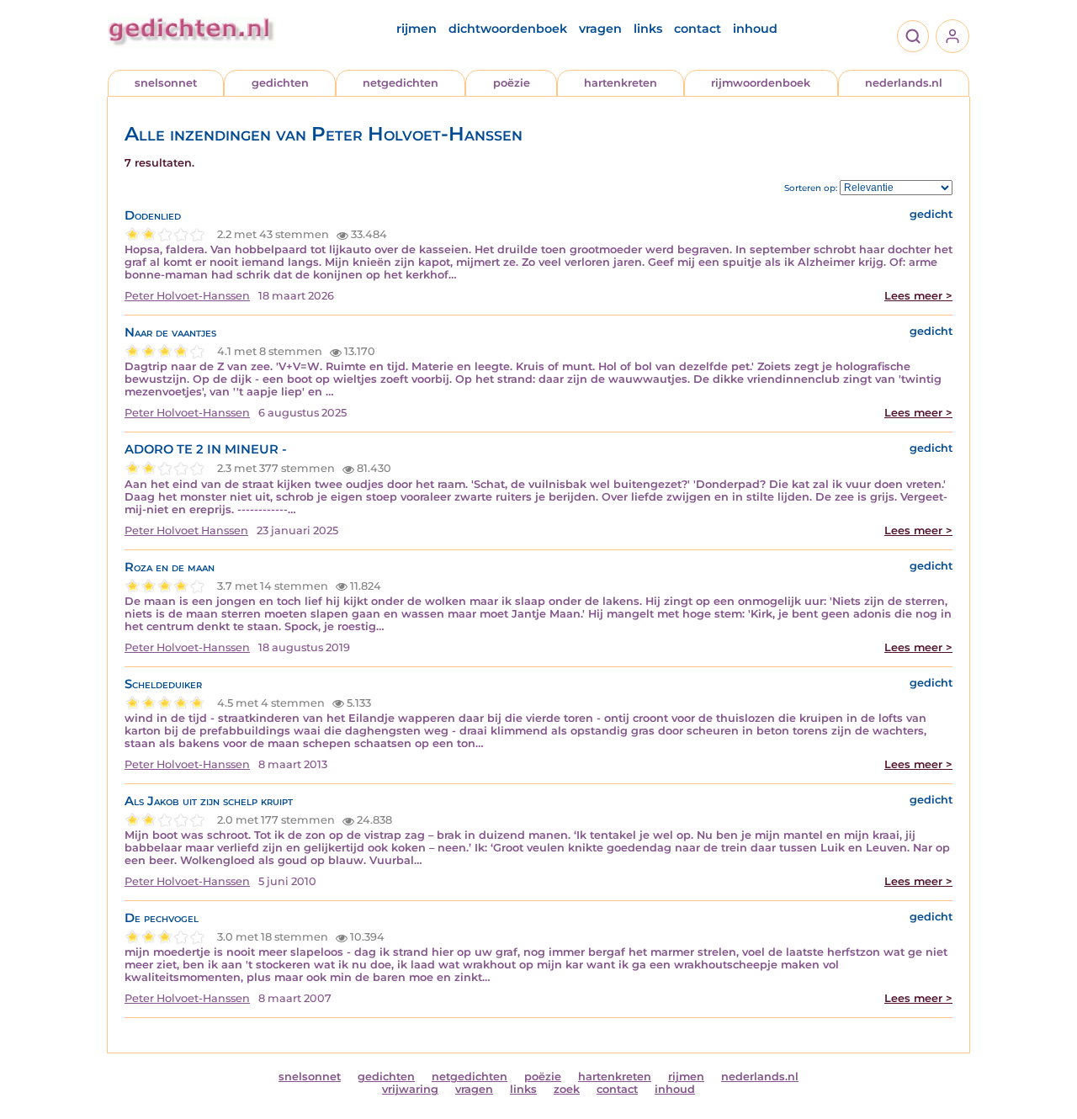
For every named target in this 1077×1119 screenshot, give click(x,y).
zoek (567, 1089)
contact (697, 28)
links (648, 28)
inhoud (755, 28)
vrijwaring (410, 1089)
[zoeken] (913, 36)
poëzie (511, 83)
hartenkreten (620, 83)
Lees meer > (918, 295)
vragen (600, 28)
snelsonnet (166, 83)
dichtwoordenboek (507, 28)
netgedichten (400, 83)
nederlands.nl (903, 83)
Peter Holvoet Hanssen (186, 530)
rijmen (416, 28)
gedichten (280, 83)
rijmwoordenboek (760, 83)
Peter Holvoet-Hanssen (187, 295)
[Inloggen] (952, 36)
